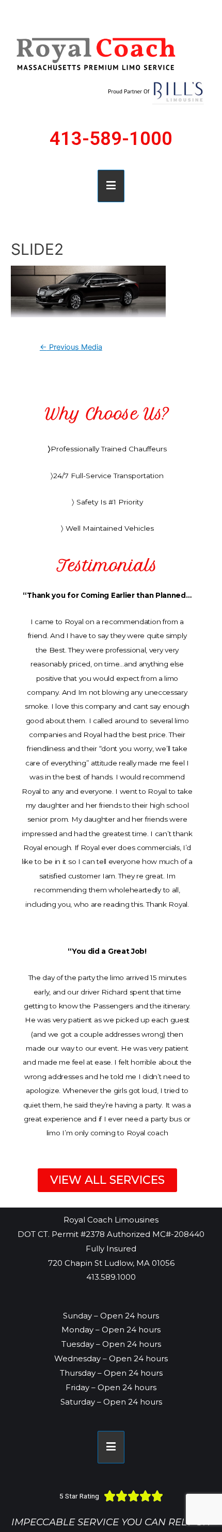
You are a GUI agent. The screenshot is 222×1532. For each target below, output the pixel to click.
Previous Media (71, 347)
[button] (107, 1180)
